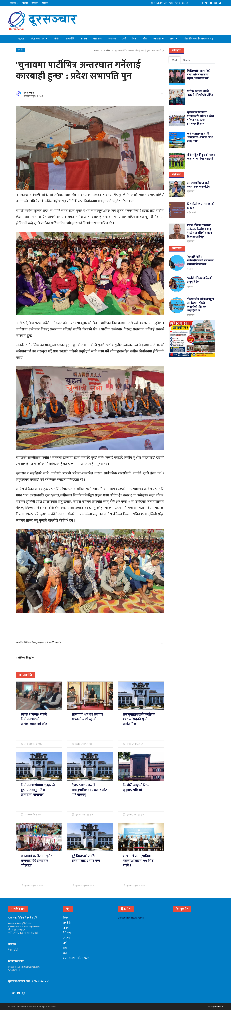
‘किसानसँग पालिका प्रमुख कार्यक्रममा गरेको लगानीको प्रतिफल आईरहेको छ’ (200, 305)
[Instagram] (216, 3)
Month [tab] (186, 60)
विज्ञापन (25, 3)
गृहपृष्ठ (21, 38)
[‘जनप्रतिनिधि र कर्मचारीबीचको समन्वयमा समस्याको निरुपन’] (177, 263)
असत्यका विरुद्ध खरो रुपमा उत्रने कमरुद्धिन (198, 185)
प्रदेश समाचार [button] (37, 38)
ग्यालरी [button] (157, 38)
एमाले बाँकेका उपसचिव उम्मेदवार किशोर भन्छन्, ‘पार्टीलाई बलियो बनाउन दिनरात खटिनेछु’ (199, 231)
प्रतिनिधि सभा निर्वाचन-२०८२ (198, 38)
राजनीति (70, 38)
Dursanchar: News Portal (131, 918)
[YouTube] (212, 3)
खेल (145, 38)
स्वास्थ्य (112, 38)
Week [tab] (174, 60)
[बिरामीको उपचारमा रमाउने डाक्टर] (177, 210)
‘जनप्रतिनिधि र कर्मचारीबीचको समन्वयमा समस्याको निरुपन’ (200, 260)
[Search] (221, 3)
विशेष (56, 38)
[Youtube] (19, 993)
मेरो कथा (97, 38)
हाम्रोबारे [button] (13, 3)
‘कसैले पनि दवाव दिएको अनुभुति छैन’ (199, 280)
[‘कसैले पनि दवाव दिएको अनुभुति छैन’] (177, 284)
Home (96, 50)
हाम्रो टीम (35, 3)
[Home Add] (192, 338)
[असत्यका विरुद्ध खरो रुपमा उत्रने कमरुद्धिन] (177, 189)
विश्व (134, 38)
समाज (84, 38)
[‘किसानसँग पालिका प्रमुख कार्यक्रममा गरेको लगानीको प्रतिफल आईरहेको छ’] (177, 305)
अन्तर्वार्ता (177, 248)
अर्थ (124, 38)
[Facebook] (203, 3)
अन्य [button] (172, 38)
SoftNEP (219, 1006)
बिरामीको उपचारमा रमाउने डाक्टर (200, 206)
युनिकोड (45, 3)
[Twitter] (207, 3)
